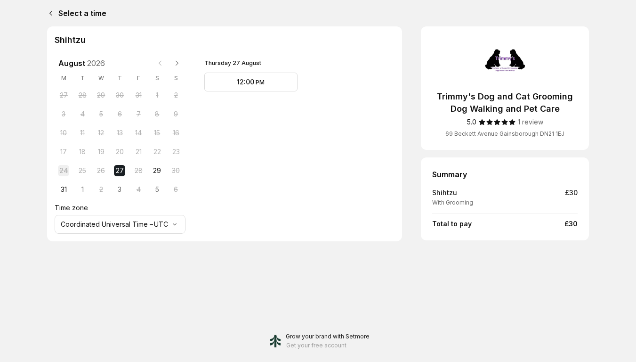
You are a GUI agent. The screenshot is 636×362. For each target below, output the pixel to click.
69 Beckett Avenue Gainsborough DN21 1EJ (504, 133)
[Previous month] (160, 63)
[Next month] (177, 63)
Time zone (71, 208)
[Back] (49, 13)
